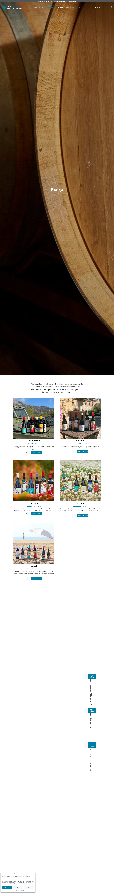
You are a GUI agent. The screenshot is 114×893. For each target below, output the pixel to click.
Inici (35, 7)
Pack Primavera (80, 503)
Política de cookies (14, 890)
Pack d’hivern (80, 441)
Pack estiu (33, 566)
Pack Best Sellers (34, 441)
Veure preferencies (29, 887)
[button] (33, 874)
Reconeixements (70, 7)
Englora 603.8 (90, 718)
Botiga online (49, 7)
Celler (41, 7)
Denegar (18, 887)
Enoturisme (60, 7)
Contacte (80, 7)
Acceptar (7, 887)
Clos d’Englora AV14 (90, 756)
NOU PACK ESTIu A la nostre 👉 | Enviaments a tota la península (57, 1)
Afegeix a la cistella (36, 453)
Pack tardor (34, 503)
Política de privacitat (21, 890)
